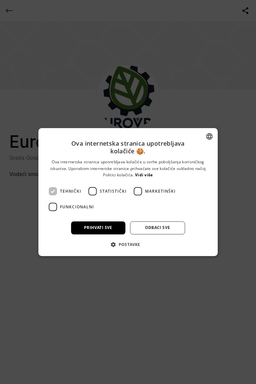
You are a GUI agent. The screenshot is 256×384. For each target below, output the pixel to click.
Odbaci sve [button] (157, 227)
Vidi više (144, 175)
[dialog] (128, 192)
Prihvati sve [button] (98, 227)
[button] (128, 244)
